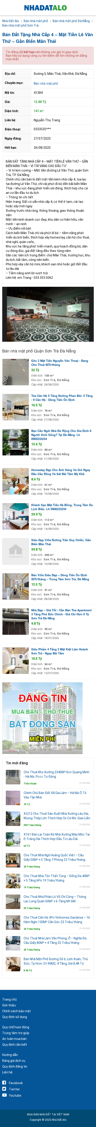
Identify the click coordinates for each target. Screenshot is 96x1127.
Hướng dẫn (10, 1055)
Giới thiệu (9, 1005)
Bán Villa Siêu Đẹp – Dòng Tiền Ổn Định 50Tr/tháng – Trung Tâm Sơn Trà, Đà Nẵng (60, 577)
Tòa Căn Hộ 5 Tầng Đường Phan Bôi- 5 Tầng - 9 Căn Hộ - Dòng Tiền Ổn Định (62, 398)
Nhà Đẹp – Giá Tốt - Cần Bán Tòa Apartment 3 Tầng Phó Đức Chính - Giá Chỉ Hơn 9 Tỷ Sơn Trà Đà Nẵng (61, 614)
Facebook (16, 1083)
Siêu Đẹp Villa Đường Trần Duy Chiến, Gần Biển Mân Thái (61, 542)
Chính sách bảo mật (16, 1011)
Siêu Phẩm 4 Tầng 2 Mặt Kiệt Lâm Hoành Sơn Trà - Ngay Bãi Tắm (59, 651)
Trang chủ (9, 999)
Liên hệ (7, 1072)
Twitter (14, 1089)
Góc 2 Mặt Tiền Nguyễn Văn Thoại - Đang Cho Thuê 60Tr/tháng (59, 362)
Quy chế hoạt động (15, 1027)
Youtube (15, 1095)
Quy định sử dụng (14, 1017)
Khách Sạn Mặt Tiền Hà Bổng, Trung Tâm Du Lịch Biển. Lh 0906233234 (62, 507)
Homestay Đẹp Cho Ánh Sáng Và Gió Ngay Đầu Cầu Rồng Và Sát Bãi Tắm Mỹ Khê (60, 472)
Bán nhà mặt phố (46, 83)
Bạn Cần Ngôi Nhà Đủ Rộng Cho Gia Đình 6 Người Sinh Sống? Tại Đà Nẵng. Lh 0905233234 (61, 435)
